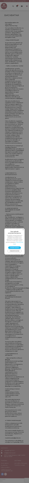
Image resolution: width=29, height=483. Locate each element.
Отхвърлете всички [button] (14, 250)
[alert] (14, 241)
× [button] (23, 229)
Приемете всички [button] (14, 247)
